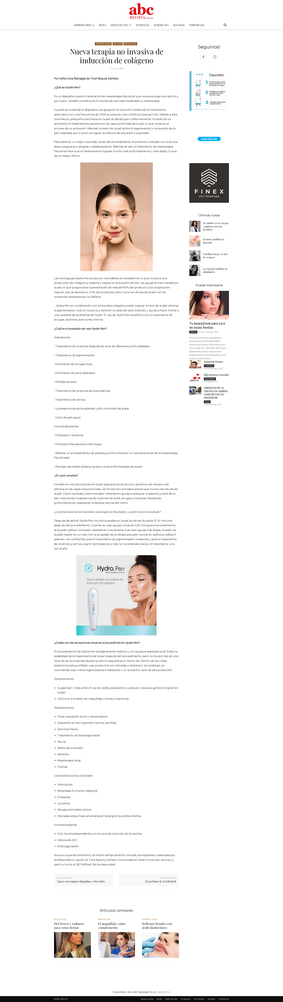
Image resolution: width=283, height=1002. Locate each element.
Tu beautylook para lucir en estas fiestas (207, 325)
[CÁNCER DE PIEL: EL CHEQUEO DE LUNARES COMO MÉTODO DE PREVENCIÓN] (195, 390)
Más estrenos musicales (216, 375)
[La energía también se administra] (194, 270)
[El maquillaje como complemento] (116, 945)
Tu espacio (142, 25)
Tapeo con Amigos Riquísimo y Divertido (81, 881)
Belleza (118, 44)
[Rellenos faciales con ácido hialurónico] (160, 945)
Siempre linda (83, 25)
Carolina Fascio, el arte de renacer (215, 255)
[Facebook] (203, 57)
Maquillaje (130, 44)
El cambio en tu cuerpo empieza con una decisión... (216, 226)
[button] (225, 25)
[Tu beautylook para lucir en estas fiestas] (209, 305)
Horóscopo (161, 25)
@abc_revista (160, 992)
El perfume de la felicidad (160, 881)
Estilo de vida (119, 25)
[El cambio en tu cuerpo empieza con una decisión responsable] (194, 226)
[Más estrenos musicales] (195, 377)
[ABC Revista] (141, 11)
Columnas (209, 366)
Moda (102, 25)
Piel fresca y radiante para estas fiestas (69, 925)
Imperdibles (210, 379)
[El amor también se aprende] (194, 241)
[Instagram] (214, 57)
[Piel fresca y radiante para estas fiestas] (72, 945)
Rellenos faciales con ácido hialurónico (157, 925)
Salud (207, 402)
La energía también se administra (215, 270)
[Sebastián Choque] (195, 364)
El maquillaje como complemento (111, 925)
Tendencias (196, 25)
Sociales (179, 25)
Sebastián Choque (213, 361)
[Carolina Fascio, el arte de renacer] (194, 255)
